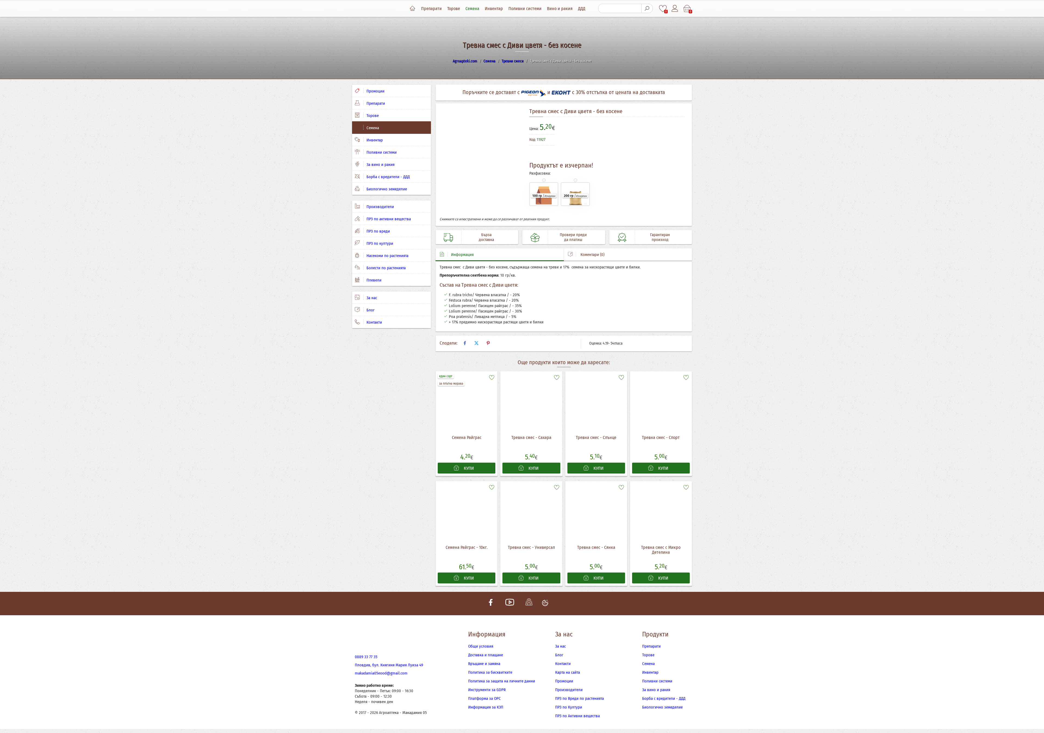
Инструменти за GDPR (487, 689)
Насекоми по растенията (386, 255)
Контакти (373, 322)
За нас (371, 297)
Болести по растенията (385, 267)
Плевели (373, 280)
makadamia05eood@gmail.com (381, 673)
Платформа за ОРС (484, 698)
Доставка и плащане (485, 654)
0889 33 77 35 (366, 656)
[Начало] (412, 9)
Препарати (431, 8)
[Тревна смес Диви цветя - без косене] (480, 162)
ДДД (581, 8)
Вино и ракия (560, 8)
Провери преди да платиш (573, 237)
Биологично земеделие (386, 189)
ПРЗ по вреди (377, 231)
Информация (462, 254)
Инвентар (494, 8)
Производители (379, 206)
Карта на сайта (567, 672)
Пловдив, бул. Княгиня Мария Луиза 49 (389, 665)
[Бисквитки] (545, 603)
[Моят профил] (675, 8)
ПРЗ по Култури (568, 707)
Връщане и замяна (484, 663)
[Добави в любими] (491, 377)
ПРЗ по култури (379, 243)
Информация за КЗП (485, 707)
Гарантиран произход (660, 237)
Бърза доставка (486, 237)
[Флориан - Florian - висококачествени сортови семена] (664, 142)
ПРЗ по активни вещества (388, 219)
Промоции (374, 91)
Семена (472, 8)
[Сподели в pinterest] (488, 343)
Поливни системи (525, 8)
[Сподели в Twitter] (476, 343)
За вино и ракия (379, 164)
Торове (453, 8)
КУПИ (468, 468)
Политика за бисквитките (490, 672)
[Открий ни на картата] (529, 603)
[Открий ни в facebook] (491, 603)
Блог (370, 310)
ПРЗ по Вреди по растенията (579, 698)
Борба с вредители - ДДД (387, 176)
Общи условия (480, 646)
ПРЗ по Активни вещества (577, 715)
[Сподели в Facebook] (464, 343)
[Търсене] (647, 8)
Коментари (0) (591, 254)
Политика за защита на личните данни (501, 681)
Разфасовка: (540, 173)
